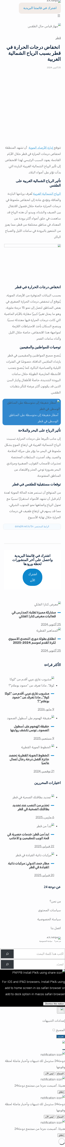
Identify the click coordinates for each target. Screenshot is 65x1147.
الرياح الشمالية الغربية (47, 194)
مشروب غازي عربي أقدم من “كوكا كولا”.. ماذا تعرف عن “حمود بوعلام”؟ (27, 697)
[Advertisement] (32, 109)
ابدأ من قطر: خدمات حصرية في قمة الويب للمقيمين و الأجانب (28, 836)
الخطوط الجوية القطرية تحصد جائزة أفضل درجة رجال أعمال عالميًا (29, 759)
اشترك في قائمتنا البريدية (39, 8)
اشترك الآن (32, 577)
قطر (58, 38)
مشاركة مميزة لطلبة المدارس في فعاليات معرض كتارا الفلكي (34, 614)
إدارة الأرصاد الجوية (41, 148)
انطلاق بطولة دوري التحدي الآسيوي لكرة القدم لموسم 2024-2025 (32, 640)
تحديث (61, 1036)
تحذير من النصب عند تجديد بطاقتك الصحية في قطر (30, 807)
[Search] (7, 953)
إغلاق (61, 1092)
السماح (60, 1073)
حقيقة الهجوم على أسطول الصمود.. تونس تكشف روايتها (29, 728)
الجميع (60, 1030)
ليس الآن (49, 1073)
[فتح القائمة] (59, 16)
